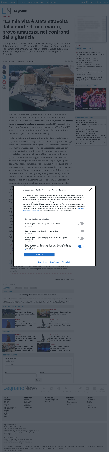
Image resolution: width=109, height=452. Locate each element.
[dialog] (54, 226)
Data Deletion (42, 262)
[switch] (81, 223)
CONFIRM (39, 254)
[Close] (91, 190)
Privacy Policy (66, 262)
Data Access (54, 262)
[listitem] (54, 219)
